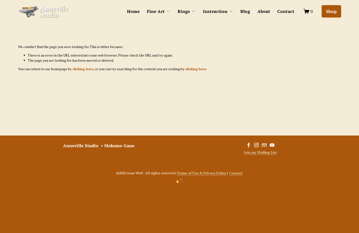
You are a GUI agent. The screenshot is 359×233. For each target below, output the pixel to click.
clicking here (83, 69)
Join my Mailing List (260, 152)
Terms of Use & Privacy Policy (201, 173)
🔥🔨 (179, 180)
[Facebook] (248, 145)
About (263, 11)
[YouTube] (272, 145)
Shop (331, 11)
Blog (245, 11)
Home (133, 11)
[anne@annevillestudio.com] (264, 145)
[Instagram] (256, 145)
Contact (285, 11)
